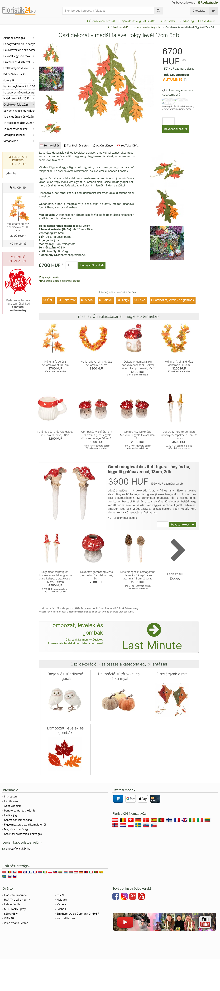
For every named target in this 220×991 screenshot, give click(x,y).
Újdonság (187, 21)
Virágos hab (10, 141)
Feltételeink (11, 801)
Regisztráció (209, 2)
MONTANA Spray (15, 909)
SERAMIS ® (11, 913)
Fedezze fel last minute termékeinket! (18, 305)
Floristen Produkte (15, 895)
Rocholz (62, 909)
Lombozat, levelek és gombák (147, 27)
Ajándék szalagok (14, 37)
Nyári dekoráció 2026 (16, 98)
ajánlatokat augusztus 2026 (138, 21)
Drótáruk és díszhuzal (16, 62)
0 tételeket (199, 10)
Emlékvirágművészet (16, 68)
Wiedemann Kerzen (16, 923)
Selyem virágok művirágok (19, 110)
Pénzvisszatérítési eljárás (19, 810)
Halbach (62, 899)
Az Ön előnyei (104, 145)
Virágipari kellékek (14, 134)
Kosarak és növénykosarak (19, 92)
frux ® (60, 895)
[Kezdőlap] (108, 27)
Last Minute (207, 21)
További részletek (77, 145)
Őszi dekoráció (120, 27)
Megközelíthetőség (16, 829)
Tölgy (125, 300)
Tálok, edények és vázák (18, 116)
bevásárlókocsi (185, 2)
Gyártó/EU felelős (50, 277)
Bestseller (168, 21)
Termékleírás (52, 145)
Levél (142, 300)
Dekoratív (69, 300)
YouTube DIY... (130, 145)
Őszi (49, 300)
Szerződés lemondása (18, 819)
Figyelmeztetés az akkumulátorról (25, 824)
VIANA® (9, 918)
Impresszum (11, 796)
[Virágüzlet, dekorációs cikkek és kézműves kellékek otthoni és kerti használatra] (21, 10)
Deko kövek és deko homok (19, 50)
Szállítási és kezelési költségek (23, 834)
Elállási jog (10, 815)
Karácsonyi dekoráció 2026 (19, 86)
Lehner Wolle (12, 904)
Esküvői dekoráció (14, 74)
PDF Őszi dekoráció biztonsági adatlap (60, 280)
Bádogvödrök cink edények (19, 44)
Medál (88, 300)
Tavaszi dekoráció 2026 (18, 122)
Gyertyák (8, 80)
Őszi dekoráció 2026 (101, 21)
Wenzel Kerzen (66, 918)
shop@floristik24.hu (18, 848)
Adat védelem (13, 805)
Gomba (12, 173)
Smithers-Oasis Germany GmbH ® (78, 913)
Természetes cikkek (15, 129)
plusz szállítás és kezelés (78, 608)
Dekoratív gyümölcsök (16, 56)
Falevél (107, 300)
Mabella (62, 904)
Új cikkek (19, 187)
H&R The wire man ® (17, 899)
